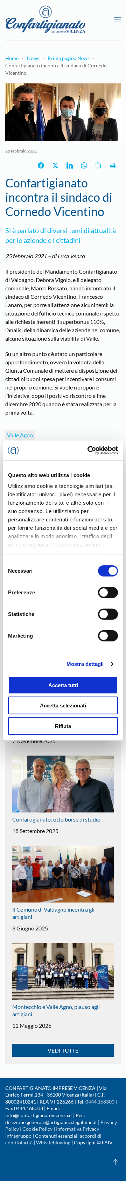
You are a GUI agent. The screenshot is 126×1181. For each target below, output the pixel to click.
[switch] (108, 592)
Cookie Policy (37, 1129)
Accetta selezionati (63, 705)
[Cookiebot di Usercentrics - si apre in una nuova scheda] (89, 450)
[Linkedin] (69, 165)
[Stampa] (112, 165)
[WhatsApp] (84, 165)
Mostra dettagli (85, 664)
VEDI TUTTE (63, 1050)
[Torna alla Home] (45, 20)
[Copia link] (98, 165)
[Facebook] (41, 165)
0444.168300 (99, 1102)
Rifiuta (63, 726)
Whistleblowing (53, 1142)
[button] (117, 20)
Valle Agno (20, 435)
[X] (55, 165)
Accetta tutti (63, 685)
